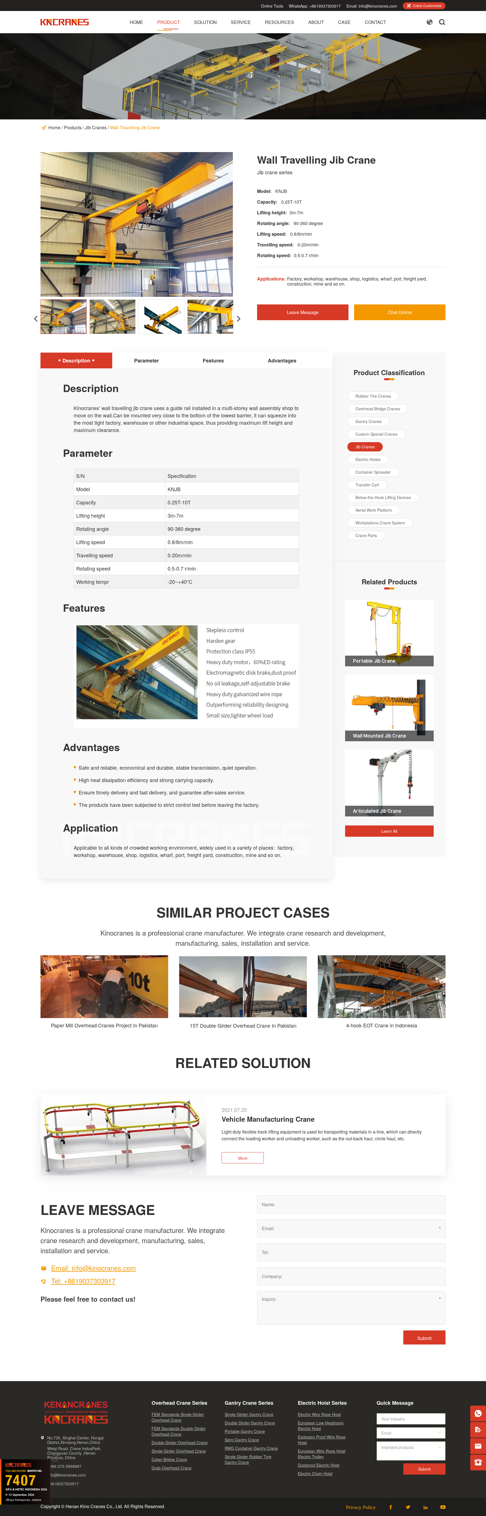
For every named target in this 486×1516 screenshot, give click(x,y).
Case (344, 22)
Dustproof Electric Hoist (318, 1465)
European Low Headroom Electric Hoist (321, 1425)
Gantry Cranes (369, 421)
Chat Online (400, 312)
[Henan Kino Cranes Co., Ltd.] (64, 25)
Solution (205, 22)
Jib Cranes (96, 127)
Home (136, 22)
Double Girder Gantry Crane (250, 1423)
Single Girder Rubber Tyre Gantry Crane (248, 1459)
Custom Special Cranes (376, 434)
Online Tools (272, 6)
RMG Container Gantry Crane (251, 1448)
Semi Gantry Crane (242, 1439)
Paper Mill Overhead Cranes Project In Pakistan (104, 1025)
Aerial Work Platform (374, 510)
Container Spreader (373, 472)
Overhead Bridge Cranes (378, 408)
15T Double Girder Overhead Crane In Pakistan (243, 1025)
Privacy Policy (361, 1507)
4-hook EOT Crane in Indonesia (381, 1025)
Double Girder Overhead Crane (180, 1442)
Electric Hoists (368, 459)
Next (235, 315)
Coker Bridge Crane (169, 1459)
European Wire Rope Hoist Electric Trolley (321, 1453)
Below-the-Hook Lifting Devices (383, 497)
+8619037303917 (325, 6)
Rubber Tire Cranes (373, 396)
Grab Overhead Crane (172, 1468)
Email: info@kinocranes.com (93, 1268)
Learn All (389, 831)
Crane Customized (424, 5)
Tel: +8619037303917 (83, 1281)
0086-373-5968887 (64, 1466)
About (316, 22)
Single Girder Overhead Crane (179, 1451)
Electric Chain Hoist (315, 1473)
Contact (375, 22)
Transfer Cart (367, 484)
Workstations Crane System (380, 523)
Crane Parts (366, 535)
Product (168, 22)
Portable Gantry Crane (245, 1431)
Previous (32, 315)
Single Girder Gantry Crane (249, 1414)
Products (73, 127)
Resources (279, 22)
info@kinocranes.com (378, 6)
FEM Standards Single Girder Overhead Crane (178, 1417)
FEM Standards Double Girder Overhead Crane (179, 1431)
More (243, 1158)
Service (241, 22)
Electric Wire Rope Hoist (319, 1414)
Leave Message (303, 312)
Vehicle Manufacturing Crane (268, 1119)
